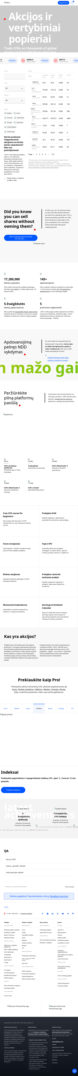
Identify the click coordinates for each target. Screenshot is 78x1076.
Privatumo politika (33, 1034)
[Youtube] (63, 914)
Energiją (54, 689)
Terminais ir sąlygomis (39, 1032)
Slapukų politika (43, 1034)
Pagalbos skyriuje (59, 896)
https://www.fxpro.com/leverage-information (43, 167)
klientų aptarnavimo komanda (60, 1032)
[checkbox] (14, 179)
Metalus (46, 689)
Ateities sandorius (26, 689)
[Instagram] (48, 914)
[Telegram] (68, 914)
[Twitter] (58, 914)
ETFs (16, 692)
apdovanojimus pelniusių (63, 399)
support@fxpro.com (57, 1041)
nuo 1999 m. (15, 289)
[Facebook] (42, 914)
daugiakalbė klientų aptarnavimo (26, 312)
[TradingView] (73, 914)
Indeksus (38, 689)
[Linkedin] (53, 914)
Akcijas (62, 689)
